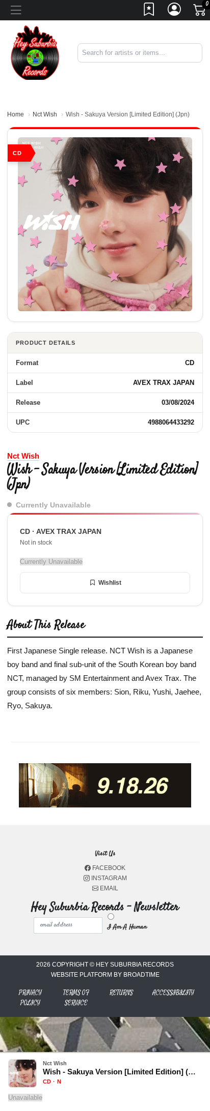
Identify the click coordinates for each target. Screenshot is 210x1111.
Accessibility (173, 992)
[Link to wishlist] (149, 12)
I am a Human (127, 927)
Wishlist (109, 582)
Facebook (108, 868)
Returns (121, 992)
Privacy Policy (30, 997)
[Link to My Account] (175, 12)
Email (108, 888)
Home (15, 114)
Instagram (108, 878)
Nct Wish (45, 114)
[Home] (35, 52)
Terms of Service (76, 997)
